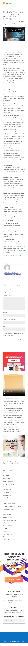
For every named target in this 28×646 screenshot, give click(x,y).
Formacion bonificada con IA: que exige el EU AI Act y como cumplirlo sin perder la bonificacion (13, 410)
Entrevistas (6, 539)
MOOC (5, 523)
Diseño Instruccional (9, 481)
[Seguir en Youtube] (18, 633)
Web (4, 326)
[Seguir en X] (12, 633)
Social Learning (7, 526)
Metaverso (6, 512)
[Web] (20, 274)
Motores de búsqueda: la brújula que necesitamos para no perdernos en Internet (13, 403)
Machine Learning (8, 509)
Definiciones (6, 478)
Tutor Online (6, 531)
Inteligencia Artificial (8, 24)
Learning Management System (12, 506)
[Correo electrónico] (19, 274)
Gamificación (7, 495)
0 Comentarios (17, 24)
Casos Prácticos (7, 470)
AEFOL (23, 641)
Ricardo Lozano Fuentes (10, 21)
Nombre (5, 312)
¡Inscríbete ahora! (14, 579)
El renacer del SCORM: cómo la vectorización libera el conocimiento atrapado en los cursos (13, 422)
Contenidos (6, 473)
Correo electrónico (9, 319)
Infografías (6, 498)
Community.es (19, 256)
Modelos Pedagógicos (9, 520)
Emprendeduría (7, 487)
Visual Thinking (7, 537)
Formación (6, 492)
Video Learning (7, 534)
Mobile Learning (7, 517)
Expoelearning (7, 489)
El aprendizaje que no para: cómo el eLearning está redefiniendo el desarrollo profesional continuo (13, 429)
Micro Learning (7, 514)
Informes (5, 501)
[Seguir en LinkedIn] (15, 633)
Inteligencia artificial (9, 503)
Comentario (7, 295)
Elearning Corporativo (9, 484)
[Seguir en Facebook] (9, 633)
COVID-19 (6, 476)
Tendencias (6, 528)
